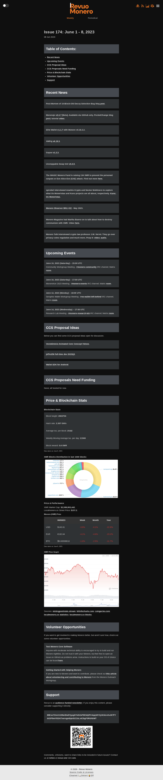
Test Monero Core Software (59, 646)
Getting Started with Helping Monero (63, 670)
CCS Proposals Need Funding (61, 69)
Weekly (70, 18)
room (48, 270)
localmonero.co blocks (81, 615)
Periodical (93, 18)
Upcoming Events (55, 61)
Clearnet (73, 775)
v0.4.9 (72, 164)
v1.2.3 (56, 152)
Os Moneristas (53, 197)
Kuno (112, 193)
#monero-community (86, 267)
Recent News (53, 57)
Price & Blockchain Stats (59, 72)
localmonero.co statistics (56, 615)
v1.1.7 (60, 130)
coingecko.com (102, 611)
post (102, 104)
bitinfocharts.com (85, 611)
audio (103, 238)
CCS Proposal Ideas (56, 65)
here (100, 179)
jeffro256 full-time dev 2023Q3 (60, 354)
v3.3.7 (58, 115)
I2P (92, 775)
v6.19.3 (56, 141)
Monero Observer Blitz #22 (59, 208)
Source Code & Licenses (81, 772)
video (61, 118)
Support (51, 80)
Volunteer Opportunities (58, 76)
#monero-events (79, 284)
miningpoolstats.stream (64, 611)
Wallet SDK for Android (57, 365)
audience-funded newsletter (68, 703)
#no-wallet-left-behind (90, 297)
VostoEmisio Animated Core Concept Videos (67, 344)
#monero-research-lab (79, 313)
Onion (84, 775)
